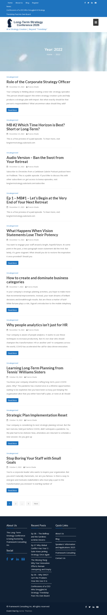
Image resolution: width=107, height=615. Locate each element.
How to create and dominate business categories (37, 280)
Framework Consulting (65, 552)
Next (36, 503)
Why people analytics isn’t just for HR (37, 325)
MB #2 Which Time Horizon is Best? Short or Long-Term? (36, 127)
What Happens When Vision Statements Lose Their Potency (32, 232)
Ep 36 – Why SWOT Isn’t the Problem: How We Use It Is (40, 577)
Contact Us (60, 558)
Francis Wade (33, 87)
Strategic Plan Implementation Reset (37, 415)
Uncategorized (12, 77)
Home (10, 3)
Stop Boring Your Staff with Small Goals (34, 460)
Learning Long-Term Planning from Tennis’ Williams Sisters (35, 370)
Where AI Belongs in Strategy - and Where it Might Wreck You (29, 12)
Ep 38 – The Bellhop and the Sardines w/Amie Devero (40, 536)
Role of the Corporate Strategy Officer (38, 82)
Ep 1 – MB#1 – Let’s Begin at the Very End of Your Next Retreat (37, 200)
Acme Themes (25, 611)
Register (35, 3)
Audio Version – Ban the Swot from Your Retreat (35, 159)
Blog (27, 3)
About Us (19, 3)
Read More (12, 110)
